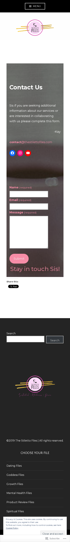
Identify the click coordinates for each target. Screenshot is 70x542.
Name (20, 187)
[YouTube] (28, 153)
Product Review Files (20, 502)
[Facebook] (12, 153)
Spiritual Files (15, 511)
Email (20, 200)
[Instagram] (20, 153)
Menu (37, 6)
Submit (19, 258)
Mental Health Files (19, 493)
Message (23, 212)
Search (11, 333)
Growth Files (15, 484)
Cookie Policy (12, 528)
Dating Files (14, 465)
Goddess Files (15, 474)
